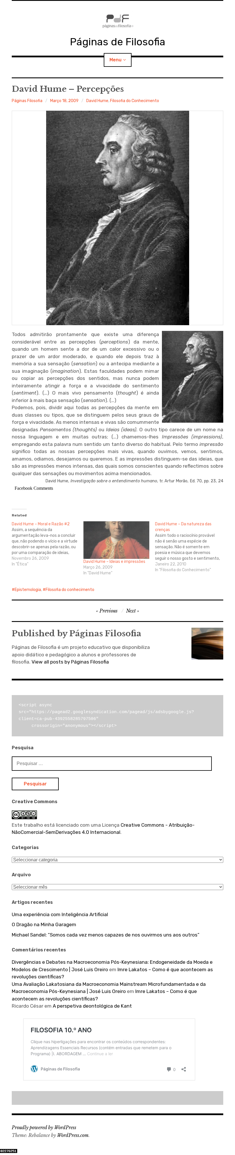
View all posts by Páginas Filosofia (70, 662)
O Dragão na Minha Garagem (44, 924)
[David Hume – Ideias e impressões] (116, 540)
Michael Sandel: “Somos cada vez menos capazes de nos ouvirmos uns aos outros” (105, 935)
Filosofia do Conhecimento (134, 100)
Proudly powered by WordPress (44, 1127)
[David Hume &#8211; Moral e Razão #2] (47, 544)
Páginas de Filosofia (117, 42)
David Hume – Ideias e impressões (114, 561)
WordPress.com (73, 1135)
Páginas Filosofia (27, 100)
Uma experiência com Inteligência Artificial (60, 914)
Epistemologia (28, 589)
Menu (115, 60)
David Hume (97, 100)
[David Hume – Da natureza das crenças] (191, 547)
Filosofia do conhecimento (70, 589)
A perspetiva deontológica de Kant (92, 1006)
